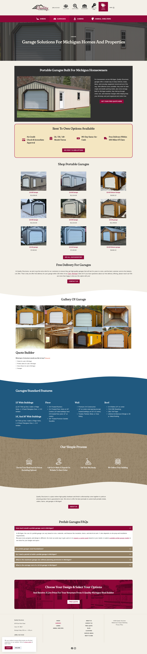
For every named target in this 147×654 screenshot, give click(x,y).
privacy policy (27, 642)
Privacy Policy (119, 624)
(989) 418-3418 (55, 7)
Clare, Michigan (73, 273)
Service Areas (88, 633)
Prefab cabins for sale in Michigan (26, 363)
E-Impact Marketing (122, 622)
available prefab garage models (119, 538)
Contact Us (73, 281)
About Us (73, 506)
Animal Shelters (103, 19)
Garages (61, 19)
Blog (88, 628)
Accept (8, 647)
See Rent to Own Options (73, 150)
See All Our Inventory (73, 257)
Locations (89, 630)
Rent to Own (89, 635)
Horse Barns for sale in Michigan (26, 366)
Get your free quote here (111, 101)
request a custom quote (81, 538)
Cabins (80, 19)
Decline (17, 647)
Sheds (43, 19)
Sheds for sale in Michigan (24, 361)
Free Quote (73, 602)
